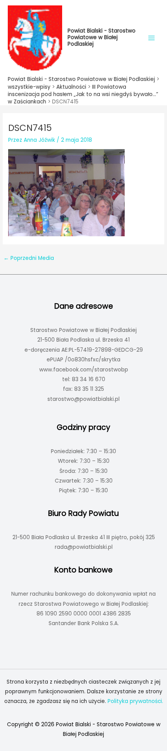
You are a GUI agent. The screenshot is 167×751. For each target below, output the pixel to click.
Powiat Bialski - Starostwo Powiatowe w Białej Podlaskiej (102, 37)
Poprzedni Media (28, 258)
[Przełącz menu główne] (152, 38)
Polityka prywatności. (135, 701)
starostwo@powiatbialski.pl (83, 399)
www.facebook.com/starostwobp (83, 369)
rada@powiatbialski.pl (84, 547)
